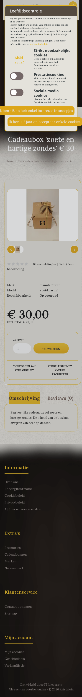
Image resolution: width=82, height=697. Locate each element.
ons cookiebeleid (39, 44)
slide (16, 76)
